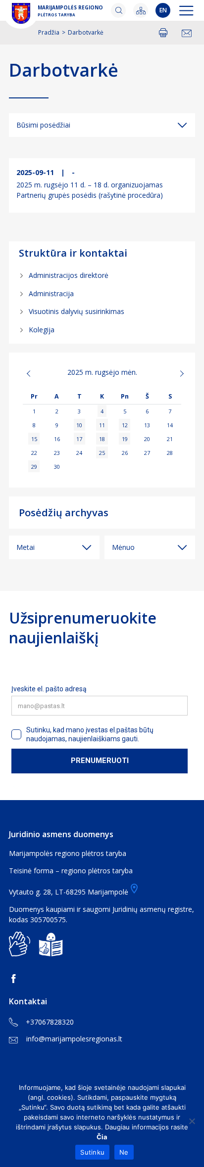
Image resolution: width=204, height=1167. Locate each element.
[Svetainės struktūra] (140, 10)
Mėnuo (123, 547)
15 (34, 439)
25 (102, 452)
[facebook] (15, 978)
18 (102, 439)
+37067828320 (50, 1022)
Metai (25, 547)
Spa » (173, 373)
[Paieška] (118, 10)
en (163, 10)
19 (125, 439)
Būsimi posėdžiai (43, 125)
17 (79, 439)
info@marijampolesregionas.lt (74, 1038)
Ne (124, 1152)
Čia (102, 1137)
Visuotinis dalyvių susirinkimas (76, 311)
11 (102, 425)
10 (79, 425)
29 (34, 466)
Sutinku (92, 1152)
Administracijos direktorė (68, 275)
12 (125, 425)
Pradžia (48, 32)
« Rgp (31, 373)
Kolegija (41, 329)
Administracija (51, 293)
